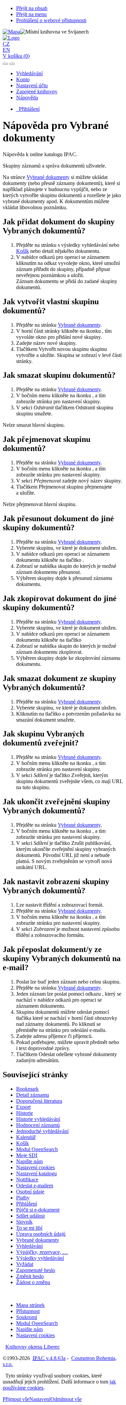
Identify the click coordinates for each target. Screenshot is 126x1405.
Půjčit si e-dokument (37, 1210)
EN (6, 50)
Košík (22, 251)
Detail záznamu (32, 1095)
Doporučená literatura (39, 1101)
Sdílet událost (30, 1216)
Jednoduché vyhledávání (42, 1131)
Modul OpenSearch (37, 1149)
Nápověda (27, 97)
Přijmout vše (16, 1399)
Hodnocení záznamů (38, 1125)
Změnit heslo (30, 1276)
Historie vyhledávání (38, 1119)
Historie (24, 1113)
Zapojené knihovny (36, 91)
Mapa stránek (30, 1305)
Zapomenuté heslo (35, 1270)
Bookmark (27, 1089)
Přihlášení (28, 109)
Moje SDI (26, 1155)
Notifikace (27, 1179)
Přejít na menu (31, 14)
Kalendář (26, 1137)
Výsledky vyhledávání (40, 1258)
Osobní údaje (30, 1191)
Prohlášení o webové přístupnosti (51, 20)
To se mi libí (29, 1228)
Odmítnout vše (66, 1399)
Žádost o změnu (33, 1282)
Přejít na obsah (31, 8)
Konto (23, 79)
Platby (23, 1197)
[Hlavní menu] (12, 64)
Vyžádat (24, 1264)
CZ (6, 44)
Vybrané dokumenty (48, 177)
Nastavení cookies (35, 1167)
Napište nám (29, 1161)
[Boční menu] (5, 64)
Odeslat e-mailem (34, 1185)
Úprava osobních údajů (41, 1234)
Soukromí (26, 1317)
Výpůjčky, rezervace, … (42, 1252)
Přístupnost (28, 1311)
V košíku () (16, 56)
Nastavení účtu (32, 85)
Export (23, 1107)
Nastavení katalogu (36, 1173)
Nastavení (39, 1399)
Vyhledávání (29, 73)
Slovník (24, 1222)
